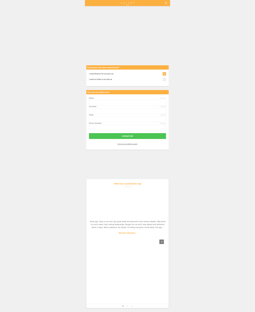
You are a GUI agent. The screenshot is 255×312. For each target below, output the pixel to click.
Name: (127, 98)
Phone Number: (127, 123)
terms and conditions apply (127, 144)
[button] (161, 242)
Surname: (127, 106)
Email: (127, 115)
